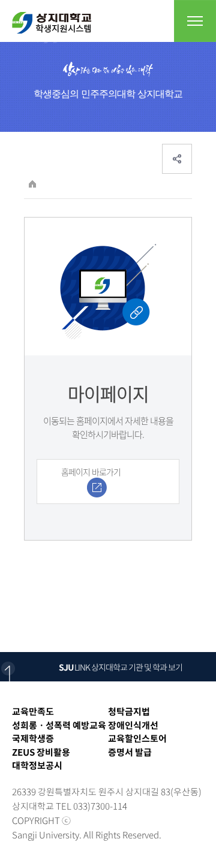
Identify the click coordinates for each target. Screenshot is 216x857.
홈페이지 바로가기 (91, 472)
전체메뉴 (195, 21)
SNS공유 (177, 158)
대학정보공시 (37, 765)
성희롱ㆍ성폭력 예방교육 (59, 725)
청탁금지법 (129, 711)
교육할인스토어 (137, 738)
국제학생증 (33, 738)
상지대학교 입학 (51, 23)
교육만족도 (33, 711)
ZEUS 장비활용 (41, 752)
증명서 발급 (130, 752)
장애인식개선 (133, 725)
